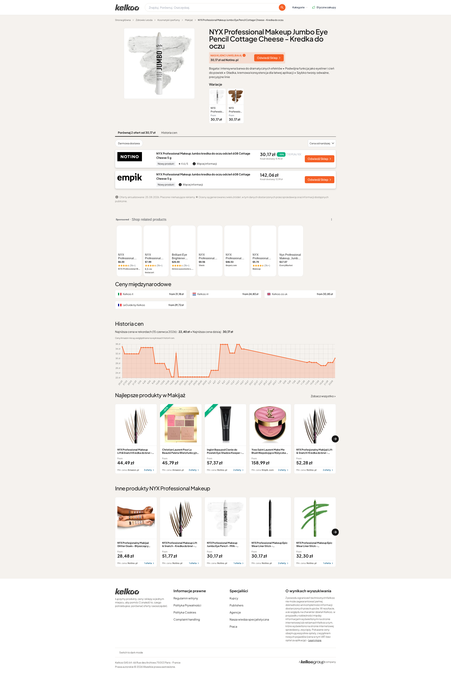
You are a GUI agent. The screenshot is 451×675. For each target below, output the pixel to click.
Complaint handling (186, 619)
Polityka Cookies (184, 612)
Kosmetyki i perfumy (169, 20)
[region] (272, 106)
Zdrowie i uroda (144, 20)
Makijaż (189, 20)
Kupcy (234, 598)
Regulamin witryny (185, 598)
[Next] (335, 438)
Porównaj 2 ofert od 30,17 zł (137, 132)
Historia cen (169, 132)
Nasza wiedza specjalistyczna (249, 619)
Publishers (236, 605)
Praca (233, 626)
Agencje (235, 612)
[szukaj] (282, 7)
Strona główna (123, 20)
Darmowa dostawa (129, 143)
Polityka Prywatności (187, 605)
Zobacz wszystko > (323, 396)
